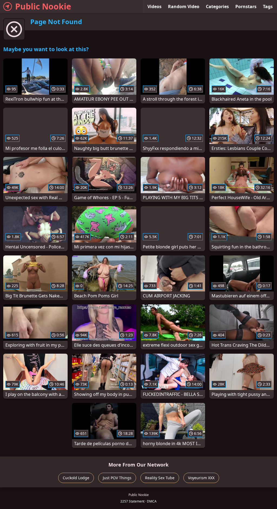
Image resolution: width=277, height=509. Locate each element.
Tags (268, 6)
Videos (154, 6)
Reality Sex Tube (159, 477)
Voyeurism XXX (201, 477)
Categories (217, 6)
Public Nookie (43, 6)
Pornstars (245, 6)
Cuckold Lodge (76, 477)
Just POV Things (117, 477)
